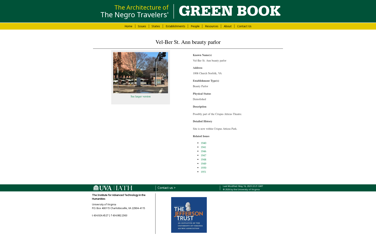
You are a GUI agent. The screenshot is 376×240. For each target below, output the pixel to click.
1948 (203, 159)
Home (128, 26)
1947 (203, 155)
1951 (203, 172)
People (195, 26)
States (156, 26)
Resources (211, 26)
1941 (203, 147)
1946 (203, 151)
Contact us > (166, 188)
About (228, 26)
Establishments (175, 26)
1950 (203, 167)
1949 (203, 163)
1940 (203, 143)
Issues (142, 26)
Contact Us (244, 26)
